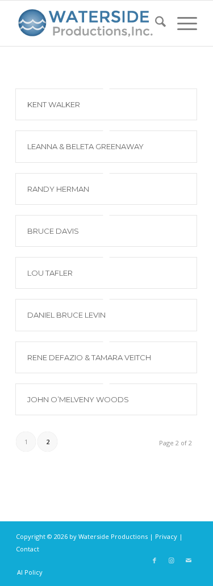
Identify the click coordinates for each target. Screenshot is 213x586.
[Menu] (181, 23)
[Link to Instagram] (171, 560)
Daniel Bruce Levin (66, 314)
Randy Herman (58, 188)
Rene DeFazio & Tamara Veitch (89, 357)
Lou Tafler (50, 272)
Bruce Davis (53, 230)
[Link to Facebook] (154, 560)
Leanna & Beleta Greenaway (85, 146)
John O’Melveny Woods (78, 399)
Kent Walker (53, 104)
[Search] (155, 23)
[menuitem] (155, 23)
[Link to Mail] (188, 560)
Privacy (166, 536)
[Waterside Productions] (88, 23)
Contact (27, 549)
